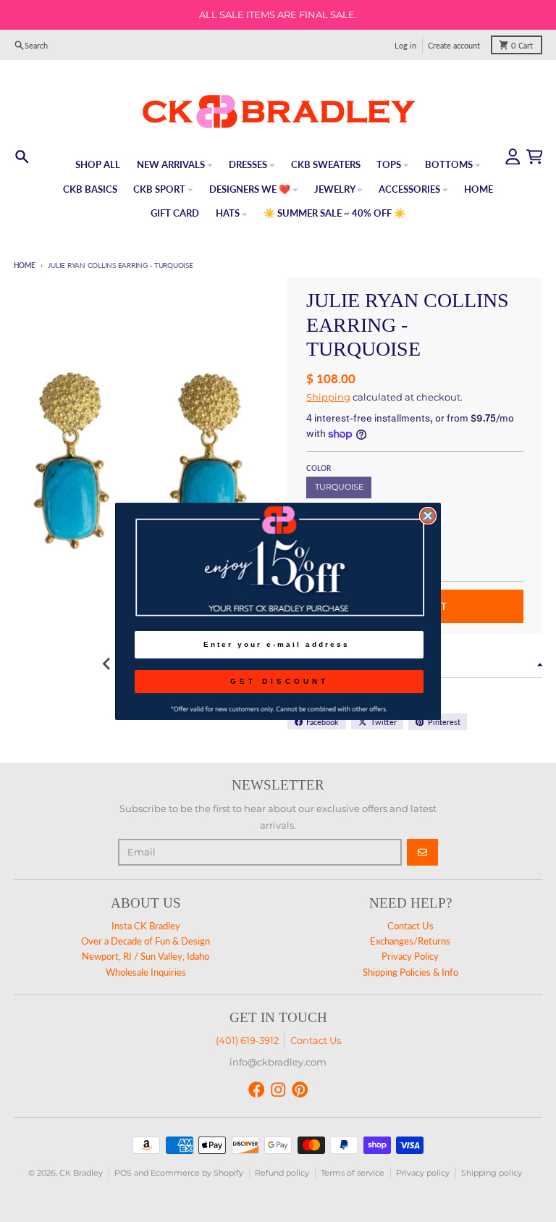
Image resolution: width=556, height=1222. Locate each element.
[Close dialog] (428, 516)
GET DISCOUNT (279, 681)
